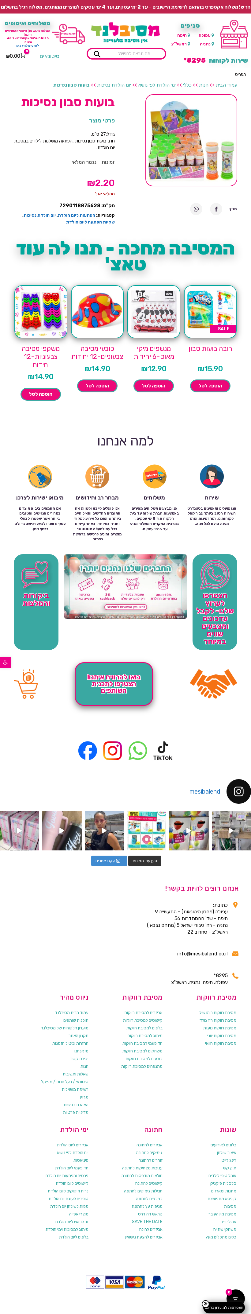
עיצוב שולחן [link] (226, 1152)
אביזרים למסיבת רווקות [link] (143, 1012)
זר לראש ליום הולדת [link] (71, 1221)
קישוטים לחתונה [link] (149, 1183)
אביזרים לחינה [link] (151, 1229)
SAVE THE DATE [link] (147, 1221)
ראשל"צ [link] (179, 44)
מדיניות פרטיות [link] (75, 1112)
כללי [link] (187, 85)
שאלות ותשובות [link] (75, 1074)
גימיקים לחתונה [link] (149, 1152)
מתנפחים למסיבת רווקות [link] (142, 1066)
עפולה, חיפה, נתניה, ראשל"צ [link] (199, 982)
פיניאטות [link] (80, 1160)
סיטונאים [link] (49, 56)
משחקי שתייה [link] (224, 1229)
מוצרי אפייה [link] (78, 1214)
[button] (240, 74)
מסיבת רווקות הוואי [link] (220, 1043)
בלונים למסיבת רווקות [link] (144, 1028)
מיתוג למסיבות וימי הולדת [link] (67, 1229)
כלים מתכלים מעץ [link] (221, 1237)
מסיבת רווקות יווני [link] (221, 1035)
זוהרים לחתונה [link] (151, 1160)
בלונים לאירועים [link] (223, 1145)
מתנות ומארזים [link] (223, 1191)
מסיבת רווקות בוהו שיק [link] (217, 1012)
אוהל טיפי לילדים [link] (222, 1175)
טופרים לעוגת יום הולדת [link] (68, 1198)
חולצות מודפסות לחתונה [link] (142, 1175)
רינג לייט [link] (229, 1160)
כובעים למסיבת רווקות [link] (144, 1058)
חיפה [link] (182, 35)
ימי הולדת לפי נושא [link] (157, 85)
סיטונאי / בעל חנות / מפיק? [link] (64, 1081)
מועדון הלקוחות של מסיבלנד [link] (64, 1028)
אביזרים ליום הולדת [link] (72, 1145)
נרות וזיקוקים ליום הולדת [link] (68, 1191)
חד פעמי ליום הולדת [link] (71, 1168)
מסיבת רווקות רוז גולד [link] (218, 1020)
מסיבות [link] (230, 1206)
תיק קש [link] (229, 1168)
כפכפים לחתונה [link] (149, 1198)
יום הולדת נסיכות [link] (114, 85)
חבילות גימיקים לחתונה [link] (143, 1191)
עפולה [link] (205, 35)
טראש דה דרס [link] (150, 1214)
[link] (5, 662)
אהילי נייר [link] (228, 1221)
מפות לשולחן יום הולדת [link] (69, 1206)
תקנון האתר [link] (78, 1035)
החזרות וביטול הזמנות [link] (70, 1043)
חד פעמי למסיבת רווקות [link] (142, 1043)
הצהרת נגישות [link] (76, 1104)
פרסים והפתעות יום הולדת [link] (66, 1175)
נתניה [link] (205, 44)
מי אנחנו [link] (81, 1051)
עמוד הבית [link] (226, 85)
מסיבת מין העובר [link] (222, 1214)
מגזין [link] (84, 1097)
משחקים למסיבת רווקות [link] (142, 1051)
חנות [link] (203, 85)
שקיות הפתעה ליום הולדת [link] (90, 222)
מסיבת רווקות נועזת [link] (219, 1028)
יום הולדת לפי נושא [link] (72, 1152)
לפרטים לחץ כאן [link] (27, 46)
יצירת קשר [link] (79, 1058)
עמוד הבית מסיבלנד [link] (71, 1012)
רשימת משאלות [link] (75, 1089)
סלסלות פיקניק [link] (223, 1183)
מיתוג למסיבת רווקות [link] (145, 1035)
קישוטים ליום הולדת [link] (72, 1183)
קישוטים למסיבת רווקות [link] (143, 1020)
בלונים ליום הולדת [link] (73, 1237)
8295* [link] (221, 975)
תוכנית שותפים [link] (75, 1020)
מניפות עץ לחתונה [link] (147, 1206)
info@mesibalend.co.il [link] (202, 954)
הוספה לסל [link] (210, 386)
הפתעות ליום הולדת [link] (76, 215)
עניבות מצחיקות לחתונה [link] (142, 1168)
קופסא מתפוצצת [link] (222, 1198)
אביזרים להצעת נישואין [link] (144, 1237)
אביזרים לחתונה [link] (150, 1145)
